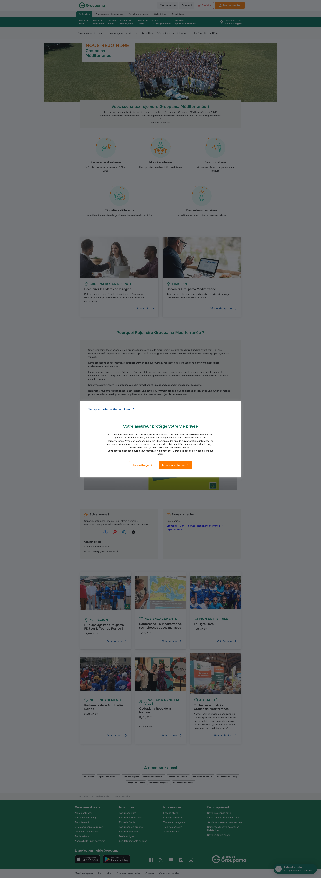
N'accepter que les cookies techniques (109, 409)
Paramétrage (141, 465)
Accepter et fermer (173, 465)
